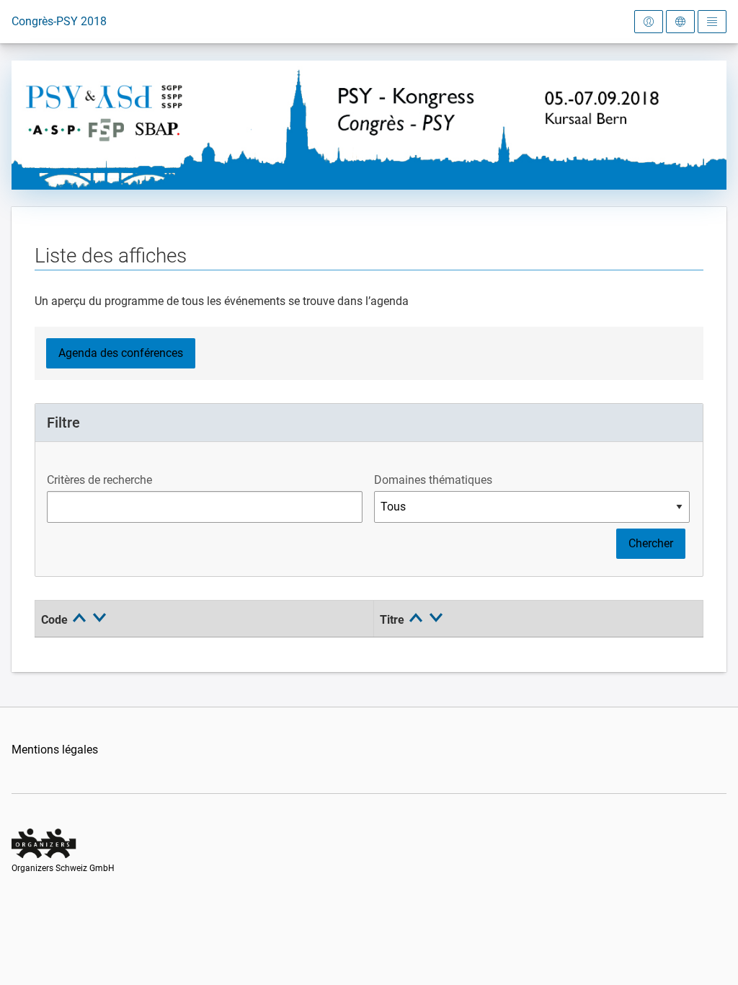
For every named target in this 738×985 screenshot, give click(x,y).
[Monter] (81, 621)
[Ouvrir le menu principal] (712, 21)
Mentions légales (55, 749)
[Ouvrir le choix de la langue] (680, 21)
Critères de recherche (99, 480)
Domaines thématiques (433, 480)
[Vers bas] (99, 621)
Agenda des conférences (120, 353)
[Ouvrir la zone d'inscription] (648, 21)
